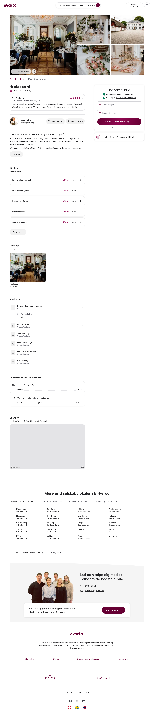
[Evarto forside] (77, 633)
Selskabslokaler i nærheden (23, 501)
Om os (56, 659)
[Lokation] (34, 71)
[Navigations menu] (147, 5)
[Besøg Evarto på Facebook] (70, 701)
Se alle (19, 91)
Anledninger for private (79, 501)
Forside (15, 552)
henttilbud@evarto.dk (94, 590)
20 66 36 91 (90, 586)
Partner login (123, 659)
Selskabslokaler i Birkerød (33, 552)
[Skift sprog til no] (84, 707)
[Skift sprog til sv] (77, 707)
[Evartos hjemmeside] (10, 5)
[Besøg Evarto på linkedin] (83, 701)
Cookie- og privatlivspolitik (88, 659)
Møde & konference (37, 79)
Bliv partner (30, 659)
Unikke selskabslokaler (52, 501)
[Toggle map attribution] (82, 467)
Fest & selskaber (18, 79)
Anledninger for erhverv (106, 501)
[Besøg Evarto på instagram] (77, 701)
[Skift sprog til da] (69, 707)
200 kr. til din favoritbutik (126, 98)
